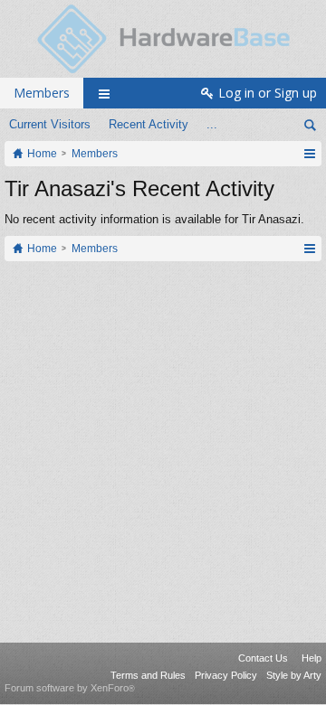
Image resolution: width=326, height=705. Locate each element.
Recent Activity (148, 124)
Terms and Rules (148, 675)
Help (311, 658)
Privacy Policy (226, 675)
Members (42, 92)
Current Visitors (50, 124)
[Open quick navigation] (309, 153)
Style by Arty (293, 675)
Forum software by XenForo (70, 687)
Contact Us (263, 658)
